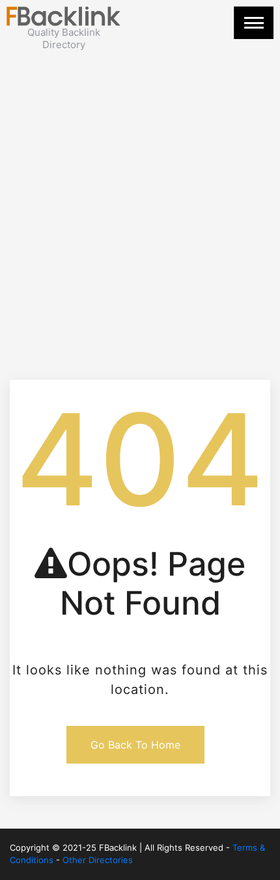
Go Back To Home (135, 744)
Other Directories (98, 860)
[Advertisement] (140, 197)
